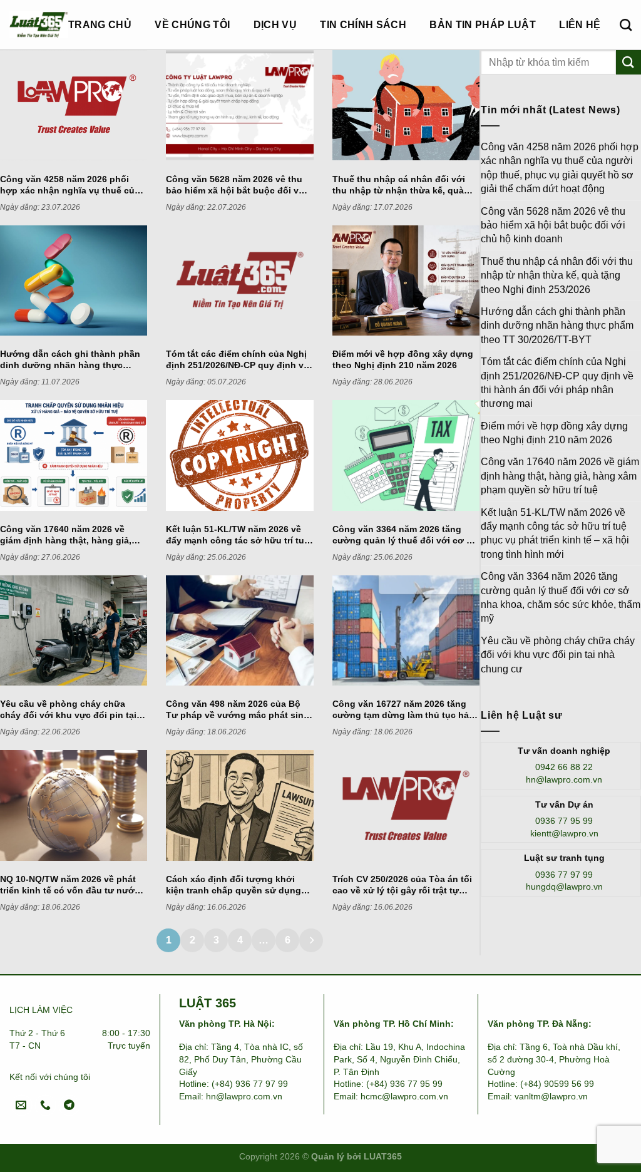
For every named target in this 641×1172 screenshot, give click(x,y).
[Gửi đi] (628, 62)
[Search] (626, 24)
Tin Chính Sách (363, 24)
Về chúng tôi (192, 24)
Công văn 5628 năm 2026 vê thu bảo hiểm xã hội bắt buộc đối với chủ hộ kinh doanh (553, 225)
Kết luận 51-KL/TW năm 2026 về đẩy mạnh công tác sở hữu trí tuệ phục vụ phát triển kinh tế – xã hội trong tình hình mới (555, 533)
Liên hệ (579, 24)
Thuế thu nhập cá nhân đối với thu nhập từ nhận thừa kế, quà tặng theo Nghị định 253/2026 (557, 275)
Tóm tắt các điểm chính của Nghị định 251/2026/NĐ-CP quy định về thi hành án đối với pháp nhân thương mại (557, 382)
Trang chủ (99, 24)
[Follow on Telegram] (69, 1105)
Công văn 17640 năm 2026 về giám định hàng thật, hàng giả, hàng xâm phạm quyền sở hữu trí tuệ (560, 475)
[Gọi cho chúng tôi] (45, 1105)
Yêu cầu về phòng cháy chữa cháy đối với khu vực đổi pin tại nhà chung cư (558, 654)
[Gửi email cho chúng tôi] (22, 1105)
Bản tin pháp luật (482, 24)
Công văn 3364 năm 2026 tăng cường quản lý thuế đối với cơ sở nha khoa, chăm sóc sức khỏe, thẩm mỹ (560, 597)
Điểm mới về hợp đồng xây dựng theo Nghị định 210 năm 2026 (554, 433)
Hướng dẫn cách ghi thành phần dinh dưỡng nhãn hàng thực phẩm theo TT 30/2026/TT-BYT (557, 325)
